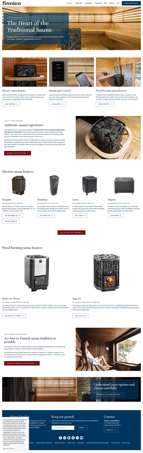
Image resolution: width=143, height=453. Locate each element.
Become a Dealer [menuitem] (60, 443)
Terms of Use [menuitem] (126, 443)
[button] (9, 448)
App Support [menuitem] (30, 443)
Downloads (98, 3)
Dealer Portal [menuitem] (71, 443)
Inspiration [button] (88, 3)
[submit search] (118, 3)
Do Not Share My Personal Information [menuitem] (98, 443)
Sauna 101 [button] (78, 3)
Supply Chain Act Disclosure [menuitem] (44, 443)
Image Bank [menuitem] (80, 443)
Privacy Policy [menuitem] (115, 443)
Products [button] (69, 3)
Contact (111, 3)
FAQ (105, 3)
